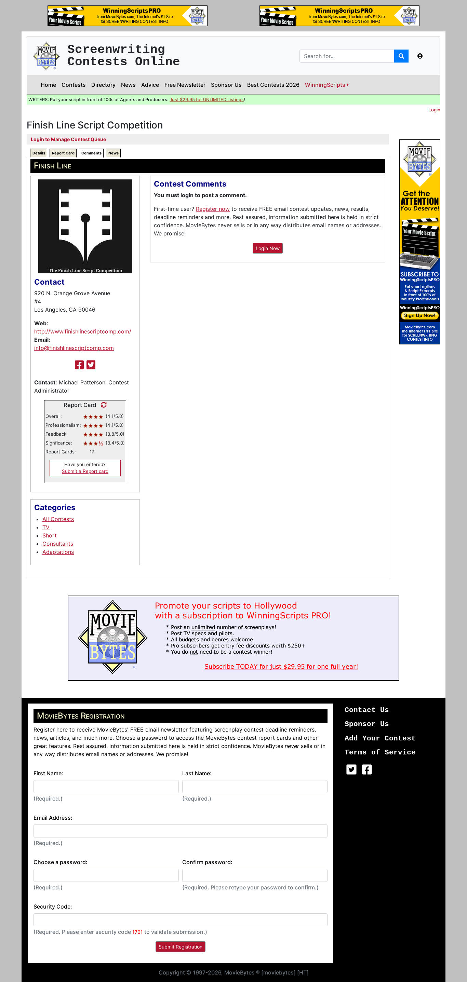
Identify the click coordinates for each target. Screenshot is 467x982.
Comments (91, 153)
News (128, 84)
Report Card (63, 153)
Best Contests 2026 (273, 84)
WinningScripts (326, 84)
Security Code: (53, 906)
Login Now (268, 248)
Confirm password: (207, 862)
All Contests (58, 519)
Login (434, 109)
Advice (150, 84)
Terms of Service (380, 752)
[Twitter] (90, 365)
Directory (103, 84)
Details (38, 153)
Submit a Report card (85, 471)
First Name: (48, 773)
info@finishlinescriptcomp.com (74, 347)
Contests (74, 84)
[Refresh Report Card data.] (102, 404)
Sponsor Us (226, 84)
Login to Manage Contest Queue (68, 139)
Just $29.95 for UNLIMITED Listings (207, 99)
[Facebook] (79, 365)
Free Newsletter (184, 84)
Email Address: (53, 817)
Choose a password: (61, 862)
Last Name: (197, 773)
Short (49, 535)
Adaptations (58, 551)
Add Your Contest (380, 738)
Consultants (57, 543)
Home (48, 84)
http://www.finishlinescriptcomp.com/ (82, 331)
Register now (213, 208)
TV (46, 527)
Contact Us (367, 710)
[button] (420, 56)
